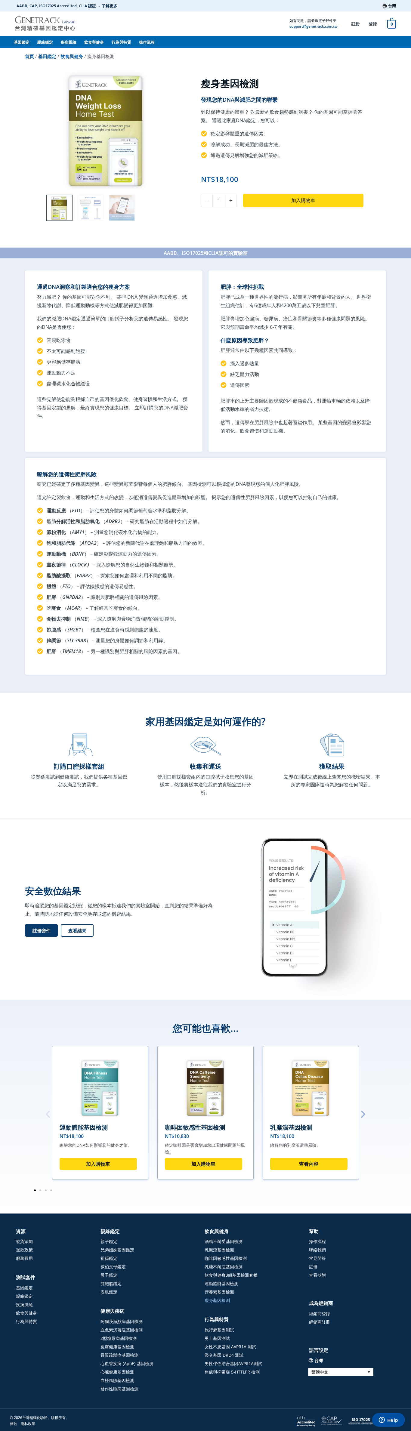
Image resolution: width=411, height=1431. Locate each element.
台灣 (392, 5)
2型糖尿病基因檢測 (118, 1338)
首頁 (29, 56)
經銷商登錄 (319, 1313)
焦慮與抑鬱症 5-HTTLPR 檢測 (232, 1372)
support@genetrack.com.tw (313, 26)
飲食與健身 (94, 42)
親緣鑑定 (45, 42)
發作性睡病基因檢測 (119, 1389)
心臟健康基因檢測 (117, 1372)
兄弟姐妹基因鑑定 (117, 1250)
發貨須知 (24, 1241)
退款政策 (24, 1250)
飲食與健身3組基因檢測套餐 (231, 1275)
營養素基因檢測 (219, 1292)
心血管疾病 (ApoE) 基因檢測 (126, 1363)
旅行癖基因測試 (219, 1330)
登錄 (373, 23)
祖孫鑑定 (108, 1258)
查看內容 (308, 1164)
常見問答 (317, 1258)
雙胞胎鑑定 (111, 1283)
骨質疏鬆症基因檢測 (119, 1355)
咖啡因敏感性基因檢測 (195, 1127)
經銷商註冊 (319, 1322)
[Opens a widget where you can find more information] (388, 1420)
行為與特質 (121, 42)
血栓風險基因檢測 (117, 1380)
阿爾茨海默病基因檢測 (121, 1321)
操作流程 (147, 42)
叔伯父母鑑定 (113, 1266)
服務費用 (24, 1258)
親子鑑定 (108, 1241)
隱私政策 (28, 1423)
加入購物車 (303, 200)
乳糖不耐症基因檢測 (224, 1266)
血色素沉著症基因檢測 (121, 1330)
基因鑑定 (21, 42)
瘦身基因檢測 (217, 1300)
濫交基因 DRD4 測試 (224, 1355)
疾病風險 (68, 42)
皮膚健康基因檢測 (117, 1346)
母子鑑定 (108, 1275)
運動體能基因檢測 (84, 1127)
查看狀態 (317, 1275)
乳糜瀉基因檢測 (291, 1127)
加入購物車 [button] (98, 1164)
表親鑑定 (108, 1292)
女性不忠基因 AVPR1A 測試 (230, 1346)
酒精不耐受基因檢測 (224, 1241)
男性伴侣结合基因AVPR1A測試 (233, 1363)
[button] (77, 930)
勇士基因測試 (217, 1338)
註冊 (355, 23)
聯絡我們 (317, 1250)
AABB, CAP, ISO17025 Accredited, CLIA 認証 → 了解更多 (67, 5)
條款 (13, 1423)
